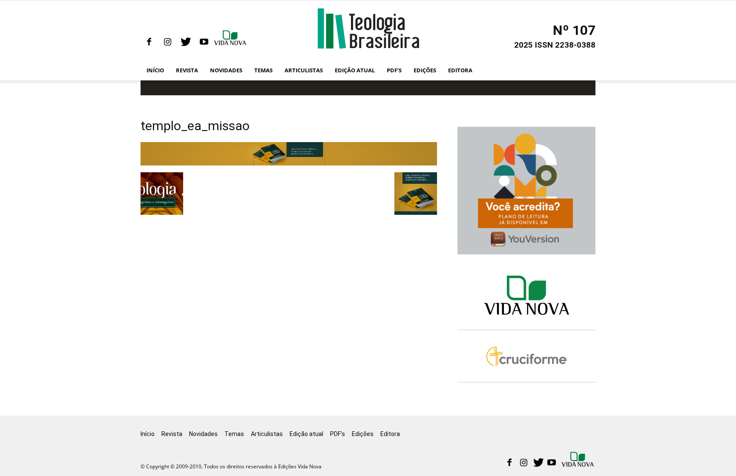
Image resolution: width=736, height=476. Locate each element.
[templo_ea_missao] (289, 163)
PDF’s (394, 70)
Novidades (226, 70)
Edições (425, 70)
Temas (263, 70)
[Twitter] (185, 42)
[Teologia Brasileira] (368, 28)
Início (155, 70)
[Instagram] (167, 42)
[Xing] (231, 42)
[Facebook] (149, 42)
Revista (187, 70)
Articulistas (304, 70)
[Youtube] (204, 42)
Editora (460, 70)
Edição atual (355, 70)
